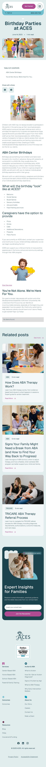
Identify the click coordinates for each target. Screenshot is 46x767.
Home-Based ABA (8, 675)
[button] (39, 6)
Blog (4, 729)
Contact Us (29, 712)
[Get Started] (29, 6)
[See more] (39, 338)
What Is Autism (30, 671)
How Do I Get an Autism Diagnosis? (33, 676)
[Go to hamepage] (9, 6)
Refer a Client (29, 716)
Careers (27, 708)
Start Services (7, 285)
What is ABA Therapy (32, 685)
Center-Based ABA (9, 671)
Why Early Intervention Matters (33, 690)
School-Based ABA (9, 679)
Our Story (28, 704)
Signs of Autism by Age (33, 681)
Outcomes (6, 704)
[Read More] (10, 398)
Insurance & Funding (9, 737)
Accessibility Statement (29, 757)
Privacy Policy (13, 757)
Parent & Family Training (10, 683)
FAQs (4, 733)
